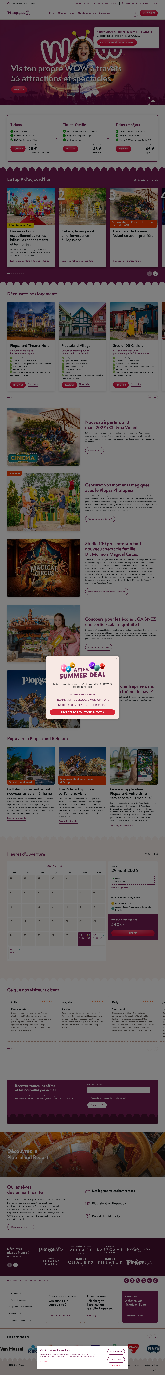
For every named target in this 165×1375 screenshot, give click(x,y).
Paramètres (116, 1365)
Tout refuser (116, 1360)
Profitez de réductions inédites (82, 712)
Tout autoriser (116, 1352)
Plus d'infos (44, 1362)
